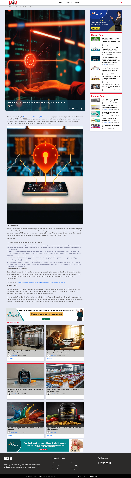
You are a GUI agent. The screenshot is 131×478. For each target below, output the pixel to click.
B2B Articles (51, 476)
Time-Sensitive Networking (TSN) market (35, 117)
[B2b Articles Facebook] (69, 108)
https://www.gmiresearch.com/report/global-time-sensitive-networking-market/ (41, 282)
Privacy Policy (74, 466)
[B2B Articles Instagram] (102, 462)
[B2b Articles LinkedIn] (81, 108)
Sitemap (73, 469)
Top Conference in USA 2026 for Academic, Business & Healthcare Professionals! (111, 86)
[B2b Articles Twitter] (73, 108)
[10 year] (45, 445)
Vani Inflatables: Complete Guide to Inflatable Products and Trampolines (111, 78)
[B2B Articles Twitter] (104, 462)
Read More (10, 358)
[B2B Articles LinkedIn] (110, 462)
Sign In (77, 2)
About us (54, 463)
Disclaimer (73, 463)
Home (60, 2)
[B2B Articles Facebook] (99, 462)
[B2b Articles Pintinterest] (77, 108)
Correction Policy (56, 466)
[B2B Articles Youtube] (107, 462)
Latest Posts (68, 2)
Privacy (85, 476)
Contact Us (55, 469)
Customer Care (93, 476)
